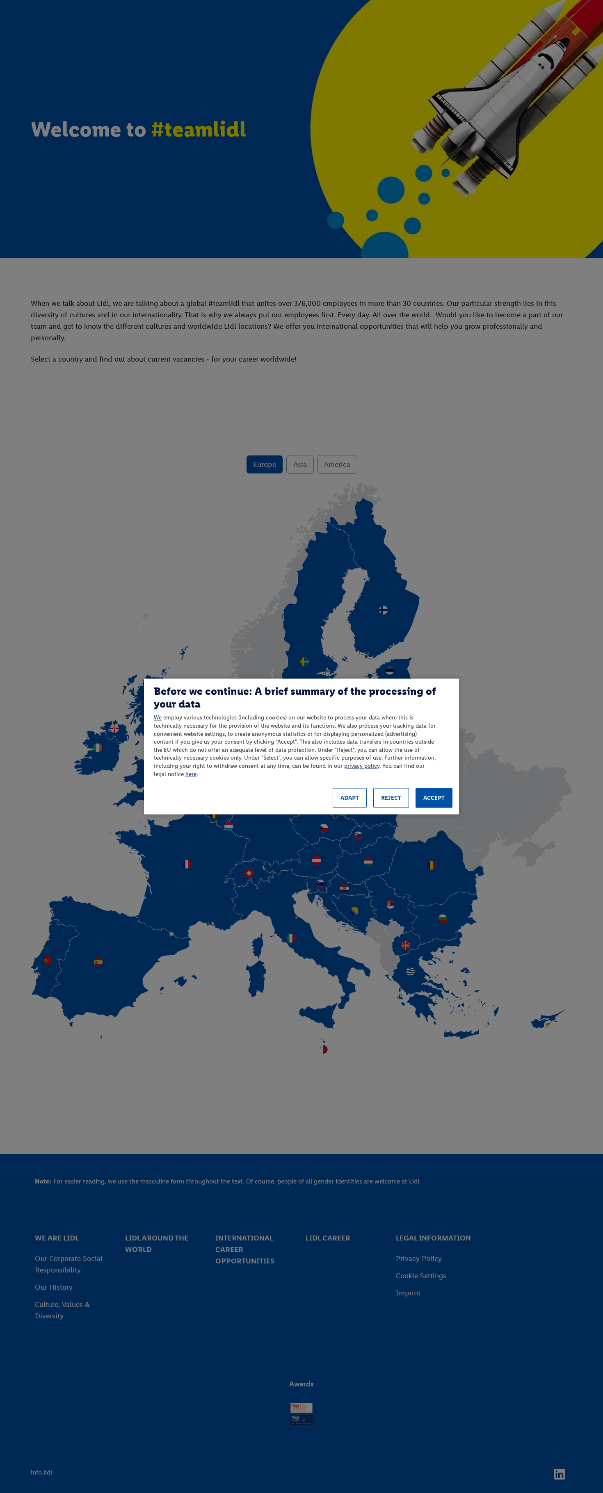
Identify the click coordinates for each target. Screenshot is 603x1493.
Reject (391, 797)
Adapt (349, 797)
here (190, 774)
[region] (301, 746)
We (158, 718)
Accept (434, 797)
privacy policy (361, 765)
